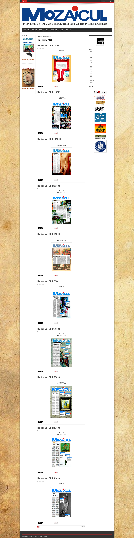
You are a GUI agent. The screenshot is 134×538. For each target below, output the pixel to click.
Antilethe (61, 30)
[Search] (111, 1)
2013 (91, 60)
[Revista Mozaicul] (64, 24)
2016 (91, 66)
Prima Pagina (26, 30)
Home (40, 36)
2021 (91, 75)
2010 (91, 55)
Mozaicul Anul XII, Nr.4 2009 (48, 427)
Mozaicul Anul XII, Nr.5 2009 (48, 377)
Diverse (91, 82)
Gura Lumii (54, 30)
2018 (91, 69)
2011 (91, 57)
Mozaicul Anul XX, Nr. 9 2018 (34, 1)
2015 (91, 64)
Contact (68, 30)
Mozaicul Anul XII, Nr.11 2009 (48, 92)
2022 (91, 76)
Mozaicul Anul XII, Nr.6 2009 (48, 328)
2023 (91, 78)
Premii (40, 30)
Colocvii (34, 30)
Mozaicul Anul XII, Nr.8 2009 (48, 234)
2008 (91, 51)
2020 (91, 73)
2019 (91, 71)
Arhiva (46, 30)
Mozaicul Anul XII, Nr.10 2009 (49, 139)
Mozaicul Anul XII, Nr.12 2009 (49, 45)
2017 (91, 68)
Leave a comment (42, 48)
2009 (91, 53)
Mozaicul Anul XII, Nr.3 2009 (48, 478)
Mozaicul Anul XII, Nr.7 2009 (48, 281)
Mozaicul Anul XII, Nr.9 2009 (48, 185)
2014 (91, 62)
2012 (91, 59)
